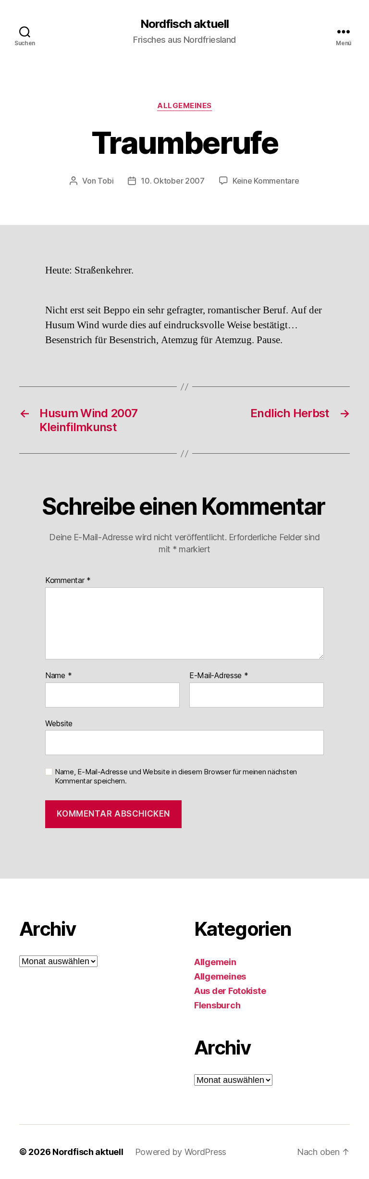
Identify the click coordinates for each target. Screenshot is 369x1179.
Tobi (105, 181)
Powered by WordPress (181, 1152)
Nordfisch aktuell (184, 24)
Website (59, 723)
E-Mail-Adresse (218, 675)
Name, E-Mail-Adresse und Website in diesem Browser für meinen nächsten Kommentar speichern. (176, 776)
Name (58, 675)
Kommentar (68, 580)
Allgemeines (184, 105)
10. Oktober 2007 (173, 181)
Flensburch (217, 1005)
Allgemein (215, 962)
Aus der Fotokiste (230, 991)
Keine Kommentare (266, 181)
